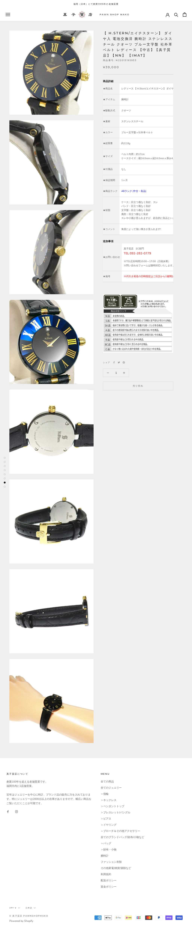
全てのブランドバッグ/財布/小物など (122, 837)
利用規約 (106, 874)
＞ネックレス (108, 800)
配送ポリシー (108, 880)
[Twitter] (119, 362)
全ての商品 (107, 781)
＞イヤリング (108, 825)
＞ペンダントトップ (112, 806)
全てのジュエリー (111, 788)
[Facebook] (114, 362)
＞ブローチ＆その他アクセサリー (120, 831)
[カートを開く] (184, 14)
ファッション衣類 (111, 862)
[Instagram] (16, 811)
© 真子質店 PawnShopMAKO (28, 916)
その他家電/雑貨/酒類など (116, 868)
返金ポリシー (108, 886)
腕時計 (105, 856)
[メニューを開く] (8, 14)
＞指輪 (105, 794)
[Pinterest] (124, 362)
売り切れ (138, 385)
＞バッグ (106, 843)
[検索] (176, 14)
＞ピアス (106, 818)
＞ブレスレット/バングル (115, 812)
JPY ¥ (12, 908)
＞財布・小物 (108, 849)
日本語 (29, 908)
